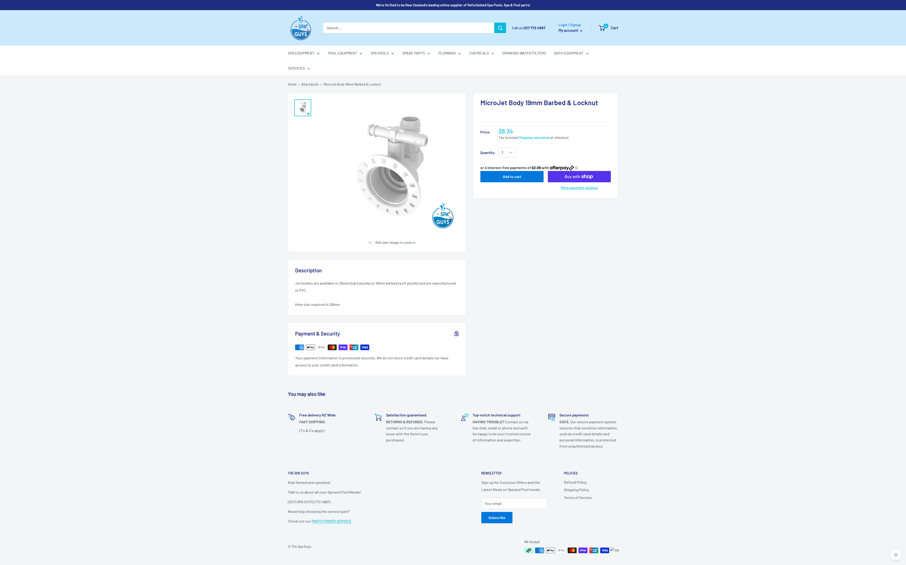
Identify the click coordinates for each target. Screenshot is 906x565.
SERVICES (296, 68)
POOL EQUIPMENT (342, 53)
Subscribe (496, 517)
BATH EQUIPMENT (568, 53)
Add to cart (512, 176)
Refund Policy (575, 482)
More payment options (579, 187)
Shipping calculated (534, 137)
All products (310, 84)
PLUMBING (447, 53)
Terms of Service (578, 497)
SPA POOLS (380, 53)
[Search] (500, 28)
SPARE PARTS (413, 53)
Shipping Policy (576, 489)
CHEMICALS (479, 53)
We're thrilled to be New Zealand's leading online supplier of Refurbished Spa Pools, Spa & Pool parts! (453, 5)
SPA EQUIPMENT (301, 53)
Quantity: (488, 152)
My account (568, 30)
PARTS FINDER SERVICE (332, 521)
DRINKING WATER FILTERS (524, 53)
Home (292, 84)
